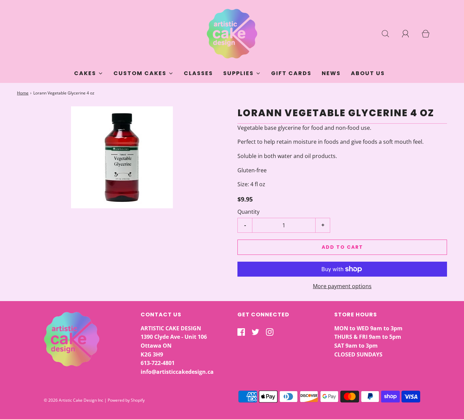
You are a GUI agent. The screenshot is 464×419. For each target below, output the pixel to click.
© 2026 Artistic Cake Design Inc (73, 400)
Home (23, 93)
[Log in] (409, 33)
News (331, 73)
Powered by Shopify (126, 400)
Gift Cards (291, 73)
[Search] (389, 33)
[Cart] (429, 33)
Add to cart (342, 247)
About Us (368, 73)
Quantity (248, 211)
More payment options (342, 286)
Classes (198, 73)
